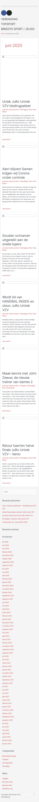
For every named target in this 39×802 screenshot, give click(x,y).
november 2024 (7, 589)
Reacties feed (7, 785)
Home (3, 33)
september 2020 (8, 717)
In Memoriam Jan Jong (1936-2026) (15, 522)
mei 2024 (5, 606)
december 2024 (7, 585)
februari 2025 (7, 579)
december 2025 (7, 555)
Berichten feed (7, 782)
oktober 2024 (7, 592)
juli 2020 (5, 723)
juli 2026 (5, 542)
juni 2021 (5, 690)
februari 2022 (7, 666)
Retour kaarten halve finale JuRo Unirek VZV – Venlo (18, 450)
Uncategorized (7, 763)
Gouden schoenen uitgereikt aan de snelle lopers (16, 240)
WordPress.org (7, 789)
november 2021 (7, 673)
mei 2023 (5, 633)
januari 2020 (6, 744)
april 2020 (5, 733)
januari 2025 (6, 582)
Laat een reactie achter (10, 109)
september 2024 (8, 596)
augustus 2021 (7, 683)
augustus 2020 (7, 720)
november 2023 (7, 626)
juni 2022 (5, 656)
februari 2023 (7, 643)
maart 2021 (6, 700)
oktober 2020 (7, 713)
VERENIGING (9, 19)
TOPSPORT (8, 24)
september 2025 (8, 562)
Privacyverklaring (27, 794)
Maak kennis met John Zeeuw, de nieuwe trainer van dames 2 (19, 377)
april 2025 (5, 575)
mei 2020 (5, 730)
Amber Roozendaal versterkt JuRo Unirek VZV (18, 512)
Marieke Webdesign (17, 797)
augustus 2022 (7, 653)
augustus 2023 (7, 629)
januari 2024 (6, 619)
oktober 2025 (7, 559)
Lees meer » (6, 139)
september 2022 (8, 649)
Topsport (23, 386)
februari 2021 (6, 703)
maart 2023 (6, 639)
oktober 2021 (6, 676)
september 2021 (8, 680)
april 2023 (5, 636)
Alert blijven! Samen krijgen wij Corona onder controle (17, 173)
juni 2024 (5, 602)
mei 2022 (5, 659)
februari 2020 (7, 740)
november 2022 (7, 646)
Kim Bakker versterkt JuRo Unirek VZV (15, 519)
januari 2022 (6, 670)
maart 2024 (6, 612)
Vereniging (23, 109)
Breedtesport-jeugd (9, 756)
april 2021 (5, 696)
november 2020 (7, 710)
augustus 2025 (7, 565)
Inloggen (5, 778)
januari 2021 (6, 706)
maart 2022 (6, 663)
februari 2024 (7, 616)
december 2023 (7, 622)
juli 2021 (5, 686)
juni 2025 (5, 569)
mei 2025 (5, 572)
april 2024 (5, 609)
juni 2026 (5, 545)
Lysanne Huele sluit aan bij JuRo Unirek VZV (17, 515)
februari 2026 (7, 552)
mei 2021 (5, 693)
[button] (19, 6)
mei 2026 (5, 548)
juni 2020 (5, 727)
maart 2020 (6, 737)
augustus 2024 (7, 599)
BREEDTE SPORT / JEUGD (17, 29)
